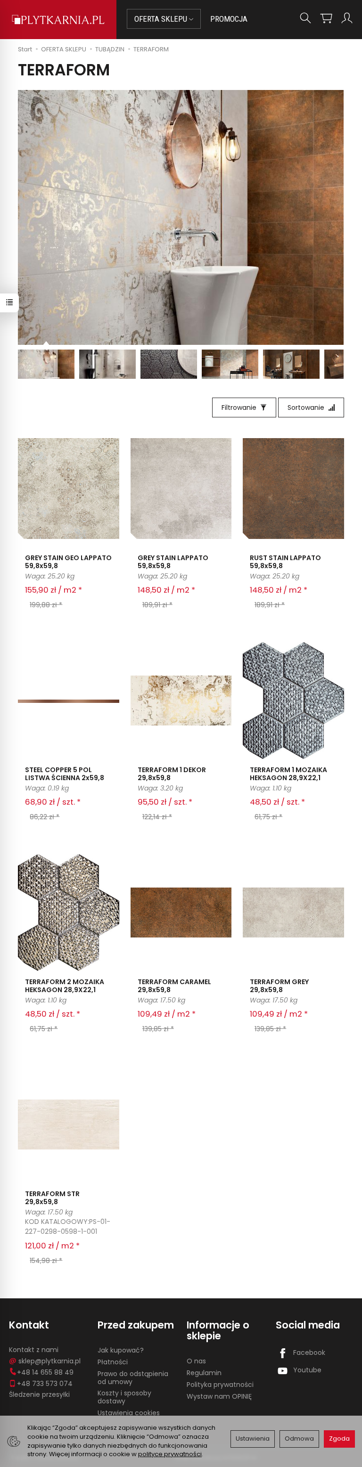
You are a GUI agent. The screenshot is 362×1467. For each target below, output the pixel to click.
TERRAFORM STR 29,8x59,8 (52, 1197)
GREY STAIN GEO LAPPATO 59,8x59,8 (68, 561)
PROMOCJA (228, 19)
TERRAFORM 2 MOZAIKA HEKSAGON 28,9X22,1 (64, 985)
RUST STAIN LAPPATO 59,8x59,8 (285, 561)
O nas (196, 1361)
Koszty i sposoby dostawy (124, 1397)
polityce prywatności (170, 1454)
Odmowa (299, 1438)
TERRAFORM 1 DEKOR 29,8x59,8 (172, 773)
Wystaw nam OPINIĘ (219, 1396)
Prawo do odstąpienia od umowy (133, 1377)
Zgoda (339, 1438)
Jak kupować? (121, 1350)
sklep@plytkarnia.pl (49, 1361)
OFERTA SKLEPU (161, 19)
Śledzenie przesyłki (39, 1394)
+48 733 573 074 (45, 1383)
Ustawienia (253, 1438)
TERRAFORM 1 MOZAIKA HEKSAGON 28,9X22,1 (288, 773)
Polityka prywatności (220, 1384)
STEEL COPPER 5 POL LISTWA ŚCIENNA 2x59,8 (64, 773)
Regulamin (204, 1372)
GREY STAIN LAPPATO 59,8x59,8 (173, 561)
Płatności (113, 1362)
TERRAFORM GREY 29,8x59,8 (279, 985)
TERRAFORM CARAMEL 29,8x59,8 (174, 985)
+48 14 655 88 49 (45, 1372)
